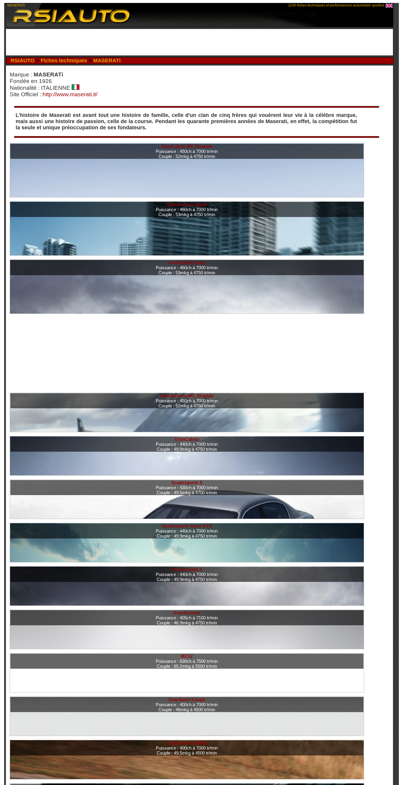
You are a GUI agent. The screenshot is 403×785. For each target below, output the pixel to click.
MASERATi (107, 60)
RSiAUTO (22, 60)
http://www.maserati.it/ (69, 94)
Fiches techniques (64, 60)
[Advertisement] (199, 42)
